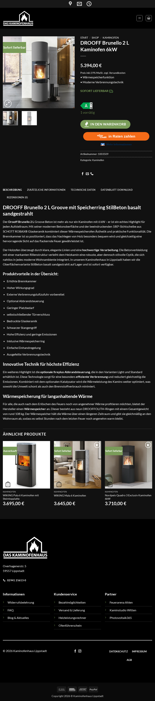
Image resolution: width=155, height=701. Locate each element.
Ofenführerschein (70, 625)
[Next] (68, 72)
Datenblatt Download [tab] (117, 189)
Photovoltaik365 (121, 617)
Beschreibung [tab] (12, 189)
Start (84, 37)
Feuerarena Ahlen (121, 602)
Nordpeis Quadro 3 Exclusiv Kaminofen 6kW (128, 497)
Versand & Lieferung (72, 610)
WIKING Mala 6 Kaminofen (70, 495)
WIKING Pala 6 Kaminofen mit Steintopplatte (21, 497)
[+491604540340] (91, 2)
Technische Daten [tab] (83, 189)
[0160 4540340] (87, 2)
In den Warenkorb (108, 124)
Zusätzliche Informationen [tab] (46, 189)
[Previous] (9, 72)
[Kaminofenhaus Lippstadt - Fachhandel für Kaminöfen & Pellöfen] (36, 18)
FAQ (11, 610)
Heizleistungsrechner (72, 617)
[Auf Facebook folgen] (82, 174)
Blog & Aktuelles (18, 617)
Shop (95, 37)
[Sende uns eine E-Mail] (87, 174)
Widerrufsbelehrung (21, 602)
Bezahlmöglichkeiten (72, 602)
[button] (139, 18)
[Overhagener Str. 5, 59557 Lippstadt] (65, 4)
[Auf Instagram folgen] (79, 651)
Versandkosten (117, 72)
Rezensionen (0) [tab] (17, 197)
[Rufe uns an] (91, 174)
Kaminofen (111, 37)
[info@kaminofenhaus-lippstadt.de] (73, 4)
